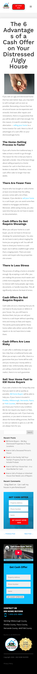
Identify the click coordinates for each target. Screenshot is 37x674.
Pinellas (6, 400)
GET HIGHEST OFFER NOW (19, 521)
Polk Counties (10, 403)
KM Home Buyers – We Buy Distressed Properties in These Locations (18, 443)
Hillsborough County (19, 621)
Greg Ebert (8, 484)
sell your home (28, 198)
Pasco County (22, 624)
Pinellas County (10, 624)
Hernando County (11, 628)
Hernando (24, 400)
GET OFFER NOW (18, 7)
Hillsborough (14, 400)
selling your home (20, 125)
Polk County (27, 628)
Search (30, 432)
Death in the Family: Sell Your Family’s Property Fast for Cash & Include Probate (19, 459)
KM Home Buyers (16, 394)
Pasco (31, 400)
